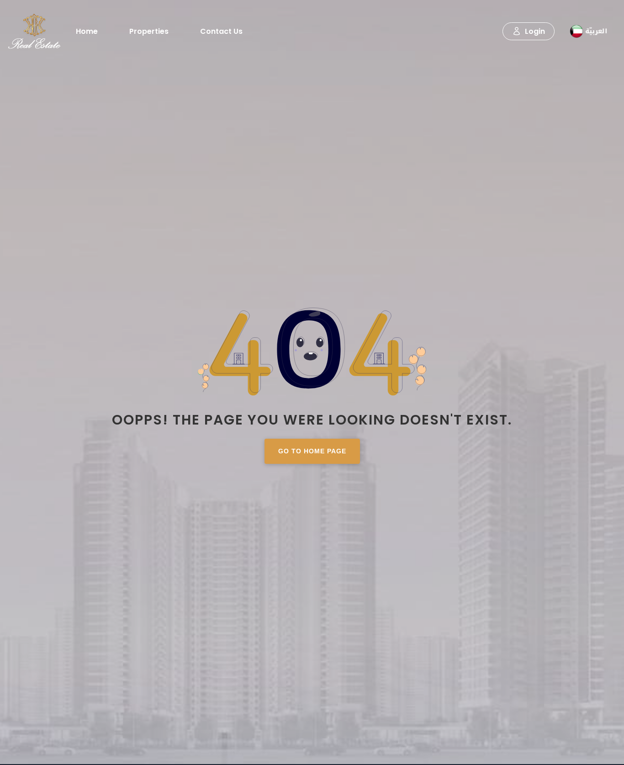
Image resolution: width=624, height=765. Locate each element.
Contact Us (221, 31)
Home (87, 31)
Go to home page (312, 451)
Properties (149, 31)
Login (535, 31)
